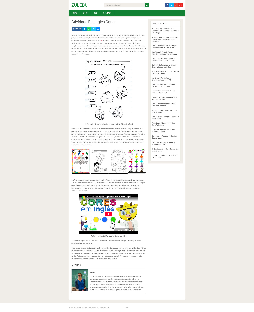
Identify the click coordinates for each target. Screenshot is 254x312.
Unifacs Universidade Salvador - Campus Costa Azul (164, 92)
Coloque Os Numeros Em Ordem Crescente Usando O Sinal (164, 66)
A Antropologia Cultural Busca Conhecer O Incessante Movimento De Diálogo (165, 31)
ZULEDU (79, 5)
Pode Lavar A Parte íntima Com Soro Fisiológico (163, 124)
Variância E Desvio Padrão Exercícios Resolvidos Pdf (162, 79)
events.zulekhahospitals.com (78, 308)
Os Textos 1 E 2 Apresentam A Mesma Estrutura (163, 143)
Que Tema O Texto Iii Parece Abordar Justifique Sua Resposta (164, 53)
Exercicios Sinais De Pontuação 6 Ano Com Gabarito (164, 98)
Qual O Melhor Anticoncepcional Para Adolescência (164, 105)
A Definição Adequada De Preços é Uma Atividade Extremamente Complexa (165, 39)
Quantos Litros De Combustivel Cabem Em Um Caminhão (163, 85)
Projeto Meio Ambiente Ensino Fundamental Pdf (163, 131)
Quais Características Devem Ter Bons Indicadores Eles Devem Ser (164, 47)
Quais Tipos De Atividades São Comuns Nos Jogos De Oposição (164, 60)
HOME (74, 13)
